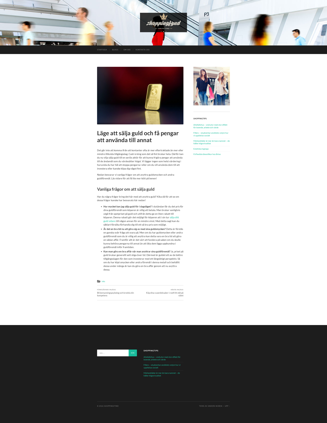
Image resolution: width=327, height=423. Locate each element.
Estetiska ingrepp (201, 149)
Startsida (102, 50)
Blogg (115, 50)
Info (103, 281)
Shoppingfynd (111, 406)
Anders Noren (215, 406)
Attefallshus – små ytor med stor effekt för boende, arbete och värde (210, 126)
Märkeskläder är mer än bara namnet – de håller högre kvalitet (211, 142)
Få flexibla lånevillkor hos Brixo (207, 154)
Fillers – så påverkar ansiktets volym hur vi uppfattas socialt (210, 134)
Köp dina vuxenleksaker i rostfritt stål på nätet (164, 293)
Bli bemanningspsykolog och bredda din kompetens (115, 293)
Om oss (127, 50)
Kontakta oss (143, 50)
